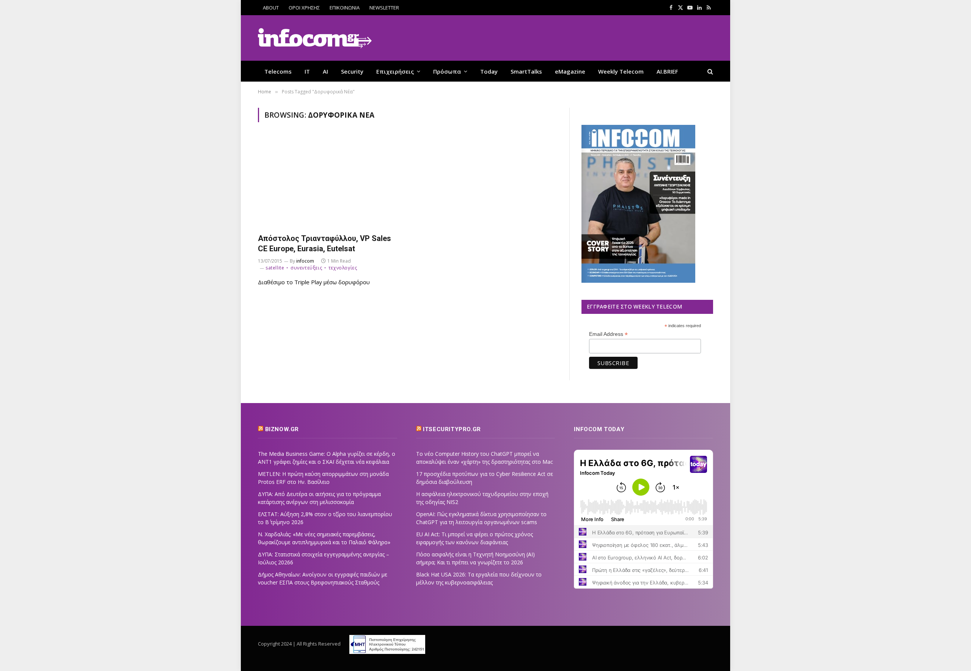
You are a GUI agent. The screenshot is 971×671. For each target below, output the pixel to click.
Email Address (608, 334)
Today (489, 71)
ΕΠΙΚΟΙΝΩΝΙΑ (345, 7)
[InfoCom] (315, 38)
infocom (305, 261)
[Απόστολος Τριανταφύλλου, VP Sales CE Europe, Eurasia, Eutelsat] (329, 182)
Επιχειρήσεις (395, 71)
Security (352, 71)
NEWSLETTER (384, 7)
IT (307, 71)
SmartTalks (526, 71)
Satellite (275, 268)
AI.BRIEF (667, 71)
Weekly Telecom (621, 71)
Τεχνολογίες (342, 268)
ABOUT (271, 7)
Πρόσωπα (447, 71)
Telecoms (278, 71)
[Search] (709, 71)
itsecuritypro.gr (452, 429)
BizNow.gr (282, 429)
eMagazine (570, 71)
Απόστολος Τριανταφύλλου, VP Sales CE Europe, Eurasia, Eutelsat (324, 243)
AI (325, 71)
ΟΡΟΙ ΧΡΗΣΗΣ (304, 7)
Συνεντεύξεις (306, 268)
